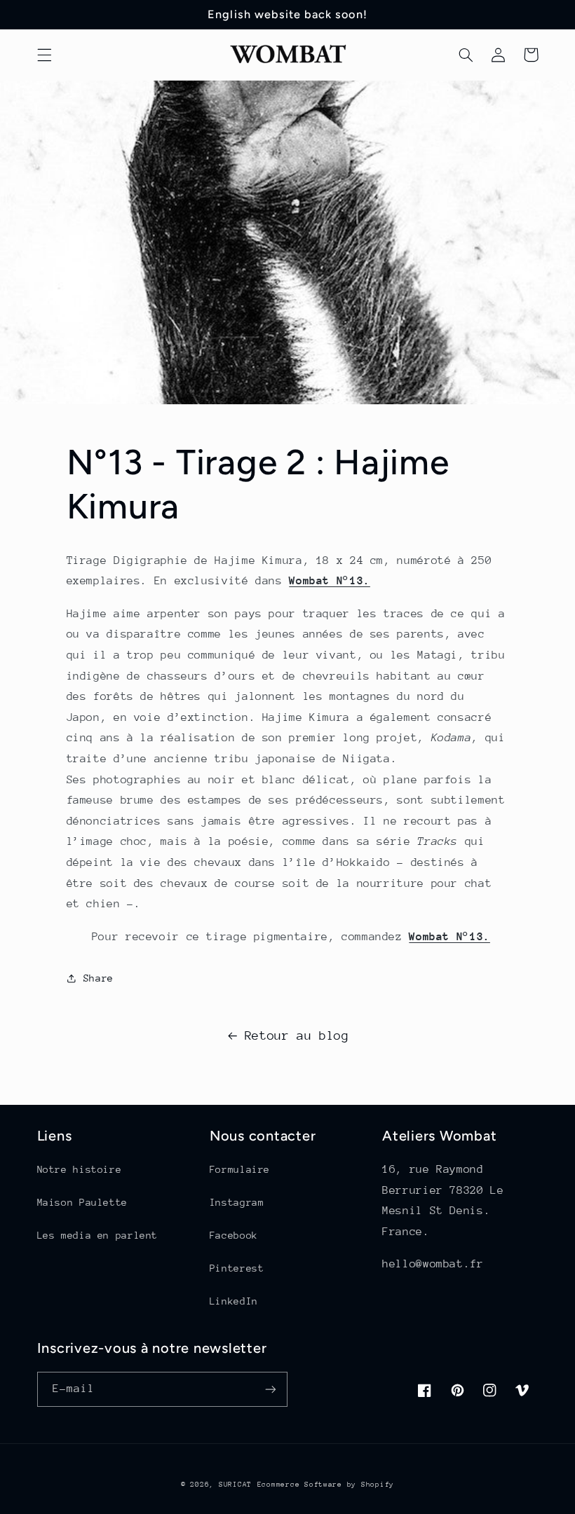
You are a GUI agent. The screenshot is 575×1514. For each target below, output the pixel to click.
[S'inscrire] (271, 1389)
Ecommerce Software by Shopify (325, 1484)
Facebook (234, 1235)
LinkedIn (234, 1301)
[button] (44, 55)
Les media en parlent (97, 1235)
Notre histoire (79, 1169)
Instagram (237, 1202)
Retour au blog (297, 1035)
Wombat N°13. (329, 580)
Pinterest (237, 1268)
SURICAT (235, 1484)
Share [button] (98, 978)
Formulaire (240, 1169)
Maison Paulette (82, 1202)
